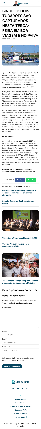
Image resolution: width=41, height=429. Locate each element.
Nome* (5, 331)
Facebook (20, 180)
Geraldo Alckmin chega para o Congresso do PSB (15, 245)
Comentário (6, 308)
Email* (4, 339)
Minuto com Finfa (20, 413)
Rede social (6, 347)
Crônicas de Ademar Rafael (20, 406)
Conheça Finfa (20, 399)
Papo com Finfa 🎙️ (20, 417)
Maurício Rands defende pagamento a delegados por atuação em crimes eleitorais (19, 192)
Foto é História (20, 403)
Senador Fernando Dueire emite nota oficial (18, 202)
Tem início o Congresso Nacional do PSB (20, 238)
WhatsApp (31, 180)
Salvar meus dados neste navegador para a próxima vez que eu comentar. (18, 359)
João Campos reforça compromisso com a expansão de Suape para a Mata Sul (20, 282)
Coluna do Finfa (20, 410)
